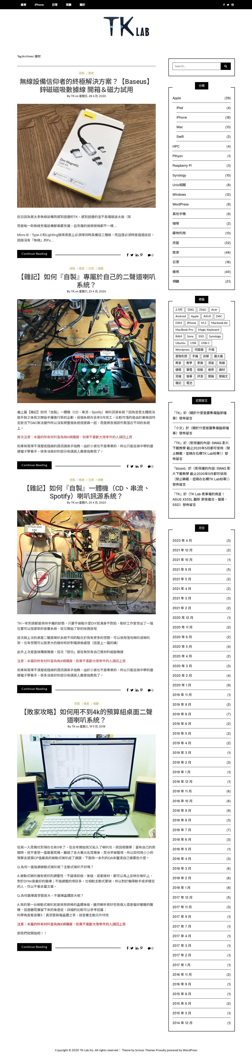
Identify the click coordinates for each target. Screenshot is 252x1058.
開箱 (211, 376)
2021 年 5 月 (201, 578)
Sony (190, 336)
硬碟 (178, 369)
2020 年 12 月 (201, 617)
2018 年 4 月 (201, 858)
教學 (189, 363)
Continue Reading (34, 253)
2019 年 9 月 (201, 704)
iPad (204, 107)
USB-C (205, 343)
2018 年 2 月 (201, 877)
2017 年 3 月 (201, 945)
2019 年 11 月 (201, 694)
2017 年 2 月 (201, 954)
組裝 (200, 369)
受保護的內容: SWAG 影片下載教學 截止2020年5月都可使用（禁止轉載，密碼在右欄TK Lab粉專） (201, 448)
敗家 (91, 73)
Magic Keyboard (208, 329)
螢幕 (189, 376)
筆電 (189, 369)
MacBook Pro (184, 329)
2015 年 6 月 (201, 1003)
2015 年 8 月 (201, 993)
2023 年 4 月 (201, 540)
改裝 (81, 73)
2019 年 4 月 (201, 742)
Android (180, 316)
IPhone (191, 322)
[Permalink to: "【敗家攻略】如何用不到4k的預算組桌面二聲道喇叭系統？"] (86, 786)
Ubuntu (180, 343)
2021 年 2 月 (201, 607)
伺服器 (199, 349)
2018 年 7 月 (201, 829)
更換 (200, 363)
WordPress (201, 204)
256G (202, 309)
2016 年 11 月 (201, 974)
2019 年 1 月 (201, 771)
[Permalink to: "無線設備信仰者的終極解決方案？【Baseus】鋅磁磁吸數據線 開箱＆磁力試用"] (86, 155)
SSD (201, 336)
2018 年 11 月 (201, 791)
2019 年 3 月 (201, 752)
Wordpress (182, 349)
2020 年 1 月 (201, 684)
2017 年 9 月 (201, 916)
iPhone (39, 5)
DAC (219, 316)
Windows (201, 194)
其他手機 (201, 213)
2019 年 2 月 (201, 762)
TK (73, 96)
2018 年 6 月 (201, 839)
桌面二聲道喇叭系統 (52, 637)
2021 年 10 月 (201, 559)
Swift (204, 136)
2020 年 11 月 (201, 627)
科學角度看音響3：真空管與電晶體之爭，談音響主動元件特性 (63, 914)
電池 (189, 383)
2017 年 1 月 (201, 964)
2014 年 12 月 (201, 1022)
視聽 (68, 5)
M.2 (203, 322)
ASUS (207, 316)
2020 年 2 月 (201, 675)
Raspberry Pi (201, 165)
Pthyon (201, 155)
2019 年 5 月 (201, 733)
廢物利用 (201, 232)
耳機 (178, 376)
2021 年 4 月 (201, 588)
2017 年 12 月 (201, 897)
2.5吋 (178, 309)
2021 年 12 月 (201, 549)
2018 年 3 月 (201, 868)
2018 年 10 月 (201, 800)
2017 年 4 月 (201, 935)
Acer (214, 309)
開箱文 (223, 376)
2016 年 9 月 (201, 983)
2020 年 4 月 (201, 656)
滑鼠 (211, 363)
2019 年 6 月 (201, 723)
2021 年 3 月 (201, 598)
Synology (201, 175)
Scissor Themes (145, 1050)
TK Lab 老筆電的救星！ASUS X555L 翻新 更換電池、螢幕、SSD (200, 499)
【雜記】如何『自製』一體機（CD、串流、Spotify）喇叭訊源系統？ (77, 411)
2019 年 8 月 (201, 713)
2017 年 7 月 (201, 926)
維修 (23, 5)
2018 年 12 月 (201, 781)
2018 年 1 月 (201, 887)
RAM (178, 336)
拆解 (206, 356)
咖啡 (201, 223)
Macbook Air (219, 322)
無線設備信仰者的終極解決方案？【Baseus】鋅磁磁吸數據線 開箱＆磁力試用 (86, 86)
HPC (201, 146)
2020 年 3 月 (201, 665)
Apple (201, 97)
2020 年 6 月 (201, 636)
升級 (211, 349)
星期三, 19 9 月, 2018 (92, 726)
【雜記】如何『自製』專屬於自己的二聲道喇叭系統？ (86, 281)
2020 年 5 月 (201, 646)
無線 (222, 363)
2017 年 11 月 (201, 906)
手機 (195, 356)
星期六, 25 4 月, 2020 (92, 291)
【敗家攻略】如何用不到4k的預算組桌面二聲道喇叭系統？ (86, 716)
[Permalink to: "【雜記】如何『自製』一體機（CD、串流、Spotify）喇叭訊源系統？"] (86, 562)
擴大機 (218, 356)
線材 (222, 369)
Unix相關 (201, 184)
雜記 (178, 383)
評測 (200, 376)
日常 (55, 5)
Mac (204, 126)
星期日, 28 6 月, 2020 (92, 96)
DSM (178, 322)
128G (190, 309)
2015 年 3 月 (201, 1012)
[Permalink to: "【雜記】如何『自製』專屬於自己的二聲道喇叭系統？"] (86, 351)
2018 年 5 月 (201, 848)
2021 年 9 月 (201, 569)
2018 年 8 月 (201, 819)
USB (193, 343)
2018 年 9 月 (201, 810)
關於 (82, 5)
